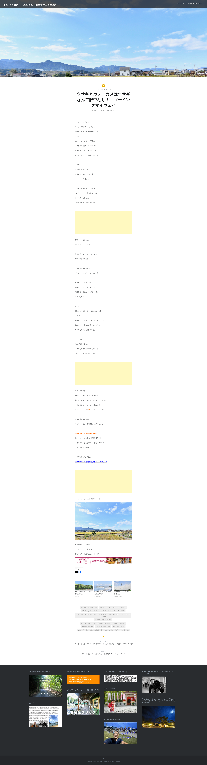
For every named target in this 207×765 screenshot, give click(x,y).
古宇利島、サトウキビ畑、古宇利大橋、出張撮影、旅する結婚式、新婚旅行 (103, 623)
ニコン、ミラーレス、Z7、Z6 (103, 611)
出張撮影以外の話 (106, 89)
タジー (98, 110)
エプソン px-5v (87, 611)
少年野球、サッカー (87, 626)
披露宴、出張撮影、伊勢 (103, 626)
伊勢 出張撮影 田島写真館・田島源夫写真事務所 (30, 5)
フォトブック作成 (119, 611)
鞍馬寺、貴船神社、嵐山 (122, 630)
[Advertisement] (103, 222)
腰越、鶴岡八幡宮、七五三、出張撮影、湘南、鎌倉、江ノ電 (95, 630)
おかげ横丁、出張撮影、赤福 (89, 607)
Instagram (180, 3)
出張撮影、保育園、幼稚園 (103, 619)
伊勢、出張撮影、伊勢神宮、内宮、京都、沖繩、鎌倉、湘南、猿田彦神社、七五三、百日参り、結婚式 (103, 615)
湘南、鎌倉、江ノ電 (119, 626)
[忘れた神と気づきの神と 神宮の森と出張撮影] (84, 586)
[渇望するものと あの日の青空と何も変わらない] (122, 586)
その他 (97, 89)
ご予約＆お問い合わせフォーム (195, 3)
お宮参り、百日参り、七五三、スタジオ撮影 (113, 607)
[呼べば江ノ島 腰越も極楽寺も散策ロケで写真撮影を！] (103, 586)
